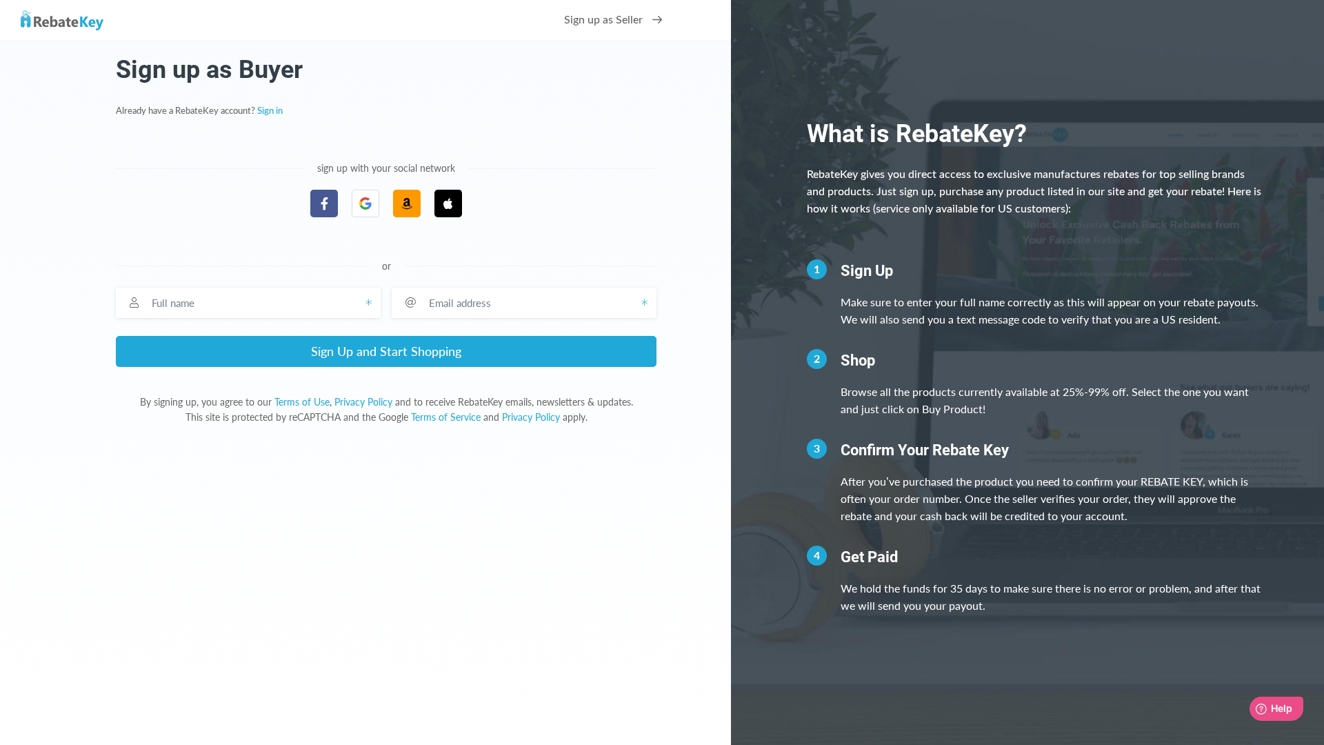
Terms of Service (446, 417)
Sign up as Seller (604, 20)
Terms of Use (302, 402)
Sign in (270, 111)
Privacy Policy (363, 402)
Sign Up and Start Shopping (386, 351)
